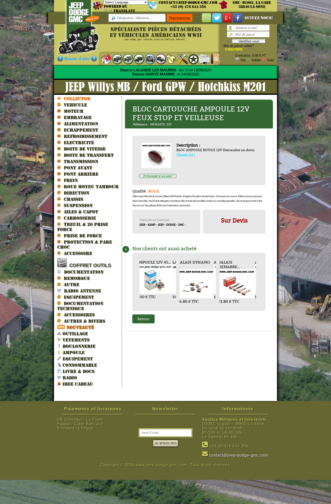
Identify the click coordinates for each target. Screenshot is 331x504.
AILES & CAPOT (79, 212)
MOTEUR (72, 111)
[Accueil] (103, 58)
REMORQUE (75, 278)
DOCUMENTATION (82, 272)
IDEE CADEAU (77, 384)
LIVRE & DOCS (78, 371)
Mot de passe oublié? (239, 46)
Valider (256, 60)
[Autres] (158, 58)
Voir (243, 60)
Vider (270, 60)
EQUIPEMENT (77, 297)
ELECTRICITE (77, 142)
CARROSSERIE (78, 218)
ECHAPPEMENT (79, 130)
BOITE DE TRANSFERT (87, 155)
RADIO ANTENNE (81, 291)
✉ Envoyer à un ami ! (158, 176)
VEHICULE (74, 105)
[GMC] (136, 58)
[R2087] (147, 58)
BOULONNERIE (78, 346)
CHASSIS (72, 199)
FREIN (69, 180)
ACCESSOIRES (78, 315)
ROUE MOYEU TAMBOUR (89, 186)
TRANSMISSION (79, 161)
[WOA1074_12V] (158, 166)
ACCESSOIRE (76, 253)
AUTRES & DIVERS (83, 321)
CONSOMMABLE (79, 365)
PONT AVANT (76, 168)
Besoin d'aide (77, 59)
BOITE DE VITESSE (83, 149)
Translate (124, 10)
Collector (75, 98)
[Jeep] (114, 58)
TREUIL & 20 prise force (82, 226)
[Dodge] (125, 58)
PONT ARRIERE (79, 174)
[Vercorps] (169, 58)
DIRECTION (75, 193)
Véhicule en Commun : (156, 220)
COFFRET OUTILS (88, 265)
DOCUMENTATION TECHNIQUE (80, 306)
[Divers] (191, 59)
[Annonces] (202, 58)
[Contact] (212, 58)
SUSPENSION (77, 205)
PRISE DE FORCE (81, 235)
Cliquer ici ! (185, 154)
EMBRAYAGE (76, 117)
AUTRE (70, 284)
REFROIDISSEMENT (84, 136)
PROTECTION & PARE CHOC (84, 244)
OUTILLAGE (74, 333)
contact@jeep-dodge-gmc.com (188, 2)
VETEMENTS (75, 340)
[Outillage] (180, 58)
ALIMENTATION (79, 124)
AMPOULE (73, 352)
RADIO (69, 377)
